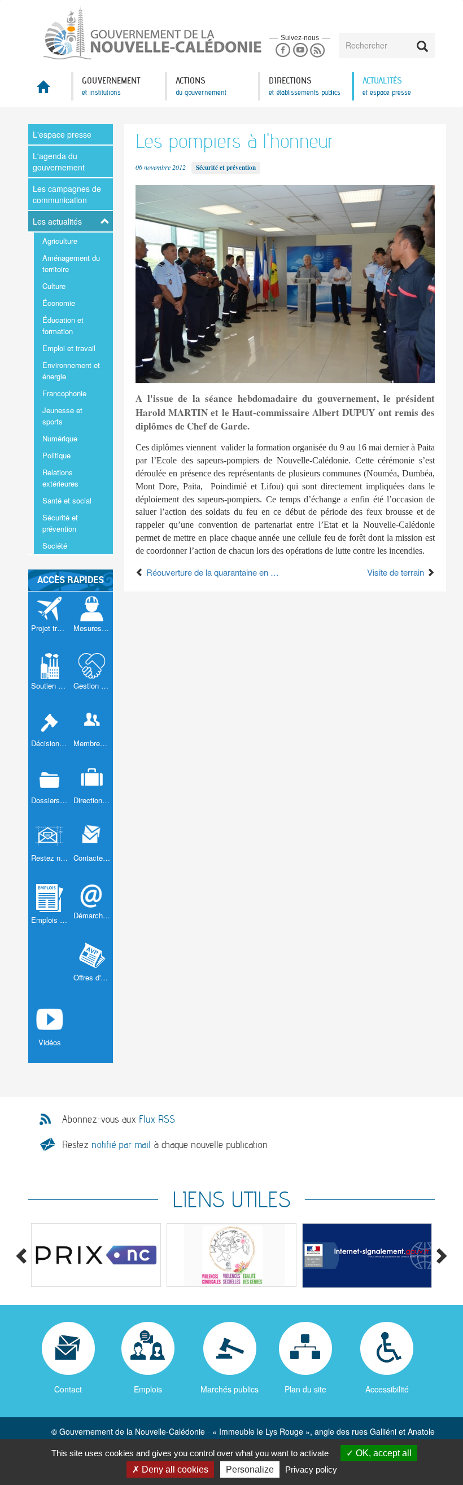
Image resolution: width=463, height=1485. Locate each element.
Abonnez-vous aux (118, 1119)
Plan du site (305, 1389)
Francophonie (64, 393)
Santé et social (66, 500)
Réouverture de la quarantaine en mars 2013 (214, 572)
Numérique (59, 438)
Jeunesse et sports (62, 416)
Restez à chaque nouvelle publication (165, 1144)
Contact (68, 1389)
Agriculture (59, 240)
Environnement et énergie (71, 371)
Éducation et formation (63, 325)
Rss (317, 50)
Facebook (282, 50)
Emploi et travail (68, 348)
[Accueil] (130, 33)
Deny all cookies (173, 1469)
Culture (53, 286)
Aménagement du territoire (71, 263)
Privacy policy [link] (311, 1469)
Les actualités (57, 221)
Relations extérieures (60, 478)
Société (54, 545)
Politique (56, 455)
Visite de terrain (396, 572)
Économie (58, 302)
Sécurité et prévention (60, 523)
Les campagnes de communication (67, 194)
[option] (96, 1255)
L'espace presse (62, 134)
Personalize (250, 1469)
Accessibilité (387, 1389)
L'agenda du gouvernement (59, 161)
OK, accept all (382, 1453)
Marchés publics (229, 1389)
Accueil (49, 90)
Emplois (148, 1389)
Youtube (300, 50)
